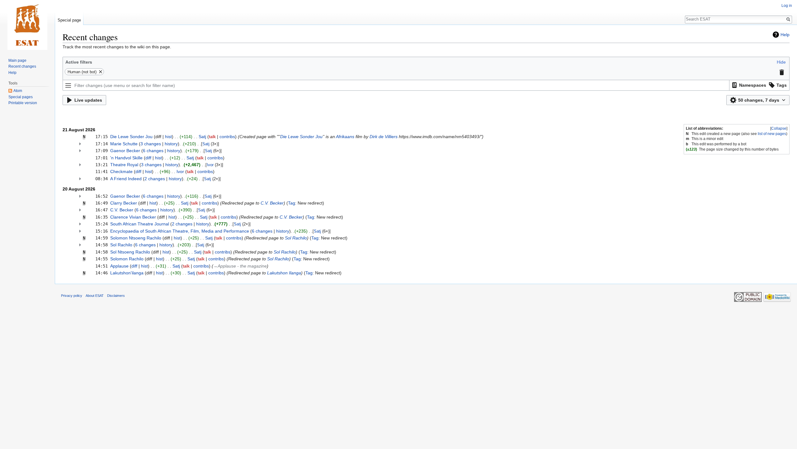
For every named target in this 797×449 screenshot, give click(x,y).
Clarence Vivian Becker (133, 217)
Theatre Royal (124, 164)
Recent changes (22, 66)
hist (168, 136)
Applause (119, 265)
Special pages (20, 97)
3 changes (150, 143)
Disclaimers (116, 295)
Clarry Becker (123, 202)
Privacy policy (71, 295)
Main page (17, 60)
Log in (786, 5)
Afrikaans (345, 136)
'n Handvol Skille (126, 157)
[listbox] (759, 85)
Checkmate (121, 171)
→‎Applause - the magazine (240, 265)
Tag (291, 202)
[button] (781, 62)
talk (212, 136)
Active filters (78, 62)
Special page (69, 20)
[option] (748, 85)
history (171, 143)
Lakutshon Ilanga (284, 272)
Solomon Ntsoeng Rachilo (135, 237)
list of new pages (772, 134)
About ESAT (95, 295)
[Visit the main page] (27, 25)
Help (785, 34)
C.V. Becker (272, 202)
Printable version (22, 103)
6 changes (153, 150)
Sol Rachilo (296, 237)
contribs (227, 136)
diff (148, 157)
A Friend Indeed (126, 178)
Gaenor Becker (125, 150)
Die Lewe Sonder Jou (131, 136)
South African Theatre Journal (139, 223)
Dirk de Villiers (384, 136)
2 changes (154, 178)
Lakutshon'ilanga (127, 272)
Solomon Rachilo (127, 258)
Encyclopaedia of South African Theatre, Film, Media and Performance (179, 231)
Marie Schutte (124, 143)
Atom (17, 91)
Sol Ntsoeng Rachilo (130, 251)
